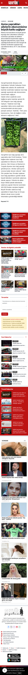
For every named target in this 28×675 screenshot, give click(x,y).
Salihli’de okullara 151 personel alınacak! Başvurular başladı (21, 275)
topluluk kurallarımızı (15, 319)
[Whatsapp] (19, 627)
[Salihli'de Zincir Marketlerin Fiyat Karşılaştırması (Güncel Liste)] (7, 269)
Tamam (19, 673)
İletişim (4, 649)
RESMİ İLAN (4, 8)
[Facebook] (8, 627)
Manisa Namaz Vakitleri (9, 635)
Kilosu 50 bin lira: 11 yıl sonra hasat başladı (6, 290)
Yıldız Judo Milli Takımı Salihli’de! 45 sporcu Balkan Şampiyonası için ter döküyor (19, 360)
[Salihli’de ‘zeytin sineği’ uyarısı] (21, 253)
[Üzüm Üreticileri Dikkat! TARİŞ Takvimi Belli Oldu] (21, 284)
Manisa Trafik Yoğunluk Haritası (11, 636)
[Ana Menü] (1, 3)
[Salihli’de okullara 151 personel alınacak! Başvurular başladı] (21, 269)
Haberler (3, 21)
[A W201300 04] (14, 135)
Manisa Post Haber (7, 651)
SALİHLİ (15, 356)
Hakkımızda (5, 648)
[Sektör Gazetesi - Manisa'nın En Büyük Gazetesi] (14, 3)
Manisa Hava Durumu (8, 633)
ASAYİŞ (20, 8)
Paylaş (4, 73)
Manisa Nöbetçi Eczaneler (9, 631)
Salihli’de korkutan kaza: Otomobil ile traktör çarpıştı (18, 383)
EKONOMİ (10, 21)
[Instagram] (14, 627)
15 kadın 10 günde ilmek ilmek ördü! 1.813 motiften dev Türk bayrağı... (20, 367)
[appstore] (14, 656)
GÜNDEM (13, 8)
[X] (11, 627)
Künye (12, 648)
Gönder (4, 314)
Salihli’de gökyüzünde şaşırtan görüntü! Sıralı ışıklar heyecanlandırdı (19, 344)
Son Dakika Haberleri (8, 642)
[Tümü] (26, 337)
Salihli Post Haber (12, 649)
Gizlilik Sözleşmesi (21, 648)
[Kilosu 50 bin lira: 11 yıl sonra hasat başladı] (7, 284)
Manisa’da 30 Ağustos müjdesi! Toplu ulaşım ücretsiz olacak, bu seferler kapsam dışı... (20, 352)
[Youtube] (17, 627)
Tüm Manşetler (7, 640)
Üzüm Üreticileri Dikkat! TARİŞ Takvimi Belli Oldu (20, 290)
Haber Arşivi (6, 643)
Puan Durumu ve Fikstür (9, 638)
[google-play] (14, 660)
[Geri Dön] (4, 670)
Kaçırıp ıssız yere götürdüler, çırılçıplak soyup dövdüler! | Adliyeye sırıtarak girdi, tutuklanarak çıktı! (19, 375)
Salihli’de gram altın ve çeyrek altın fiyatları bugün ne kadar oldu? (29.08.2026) (6, 260)
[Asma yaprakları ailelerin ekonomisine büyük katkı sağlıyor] (14, 63)
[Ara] (26, 3)
